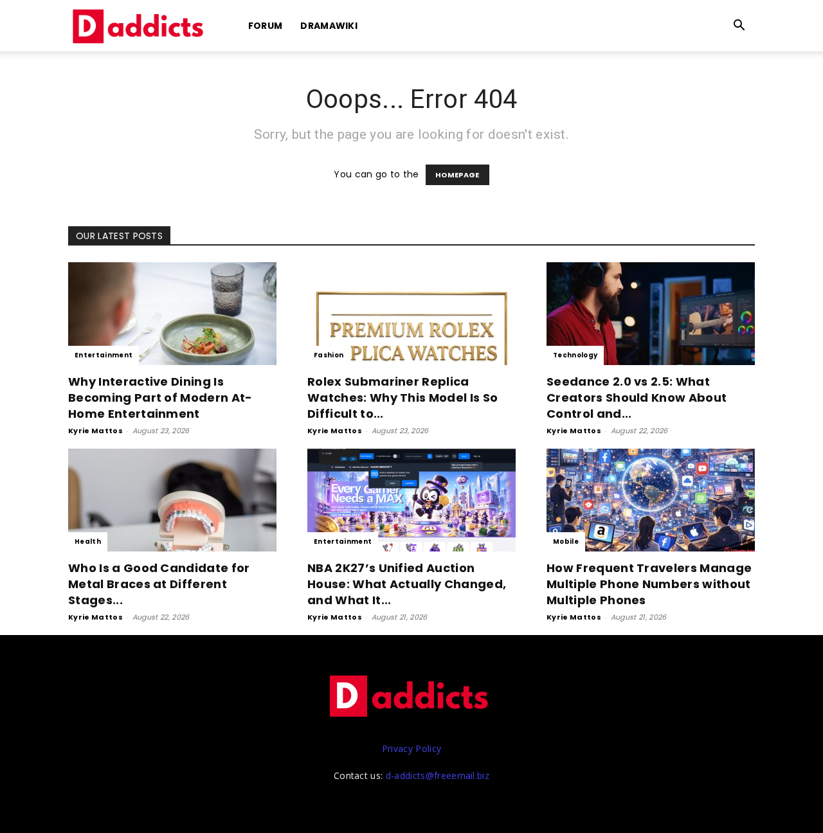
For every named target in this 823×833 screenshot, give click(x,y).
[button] (739, 27)
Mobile (566, 541)
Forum (265, 25)
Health (88, 541)
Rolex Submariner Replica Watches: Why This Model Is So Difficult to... (402, 397)
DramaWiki (328, 25)
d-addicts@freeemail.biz (437, 775)
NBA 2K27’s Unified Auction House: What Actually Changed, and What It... (406, 584)
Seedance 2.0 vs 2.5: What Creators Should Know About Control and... (637, 397)
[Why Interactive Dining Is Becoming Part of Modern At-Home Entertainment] (172, 313)
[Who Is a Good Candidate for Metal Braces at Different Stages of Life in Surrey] (172, 500)
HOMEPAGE (457, 175)
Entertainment (103, 355)
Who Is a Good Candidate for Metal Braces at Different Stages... (159, 584)
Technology (575, 355)
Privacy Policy (411, 748)
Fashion (328, 355)
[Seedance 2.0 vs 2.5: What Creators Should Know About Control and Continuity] (651, 313)
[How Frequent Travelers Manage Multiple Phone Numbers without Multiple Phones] (651, 500)
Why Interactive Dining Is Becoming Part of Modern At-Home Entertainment (160, 397)
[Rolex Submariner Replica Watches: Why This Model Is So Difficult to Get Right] (411, 313)
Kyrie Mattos (95, 430)
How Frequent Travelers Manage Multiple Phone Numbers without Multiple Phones (649, 584)
